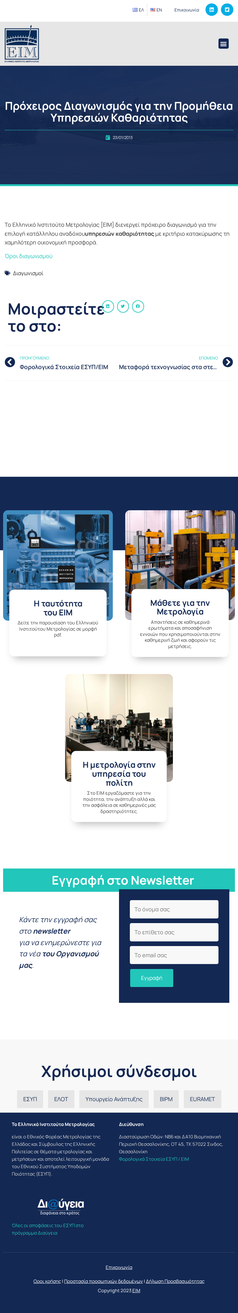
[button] (223, 43)
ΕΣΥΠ (30, 1099)
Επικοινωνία (186, 10)
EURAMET (202, 1099)
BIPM (166, 1099)
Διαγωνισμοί (28, 273)
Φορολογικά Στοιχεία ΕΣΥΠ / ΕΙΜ (154, 1159)
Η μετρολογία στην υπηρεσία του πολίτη (119, 773)
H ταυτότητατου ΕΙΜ (58, 608)
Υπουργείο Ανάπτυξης (114, 1099)
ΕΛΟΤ (61, 1099)
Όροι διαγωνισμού (28, 256)
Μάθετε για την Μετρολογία (180, 607)
